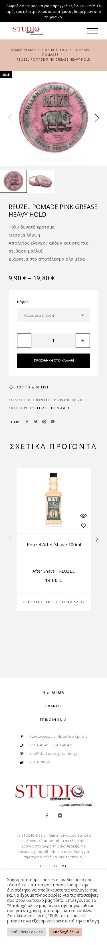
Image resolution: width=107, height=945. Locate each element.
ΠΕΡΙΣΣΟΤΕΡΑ (53, 866)
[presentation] (10, 118)
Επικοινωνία (53, 719)
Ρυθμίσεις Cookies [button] (27, 931)
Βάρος (23, 301)
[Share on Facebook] (27, 422)
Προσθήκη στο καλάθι (54, 360)
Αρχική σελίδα (23, 50)
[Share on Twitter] (35, 422)
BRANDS (53, 706)
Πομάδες (50, 55)
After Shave (44, 571)
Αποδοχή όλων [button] (66, 931)
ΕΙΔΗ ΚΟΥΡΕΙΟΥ (55, 50)
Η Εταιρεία (53, 692)
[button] (54, 602)
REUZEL (42, 408)
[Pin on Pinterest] (44, 422)
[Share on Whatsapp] (53, 422)
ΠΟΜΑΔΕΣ (82, 50)
